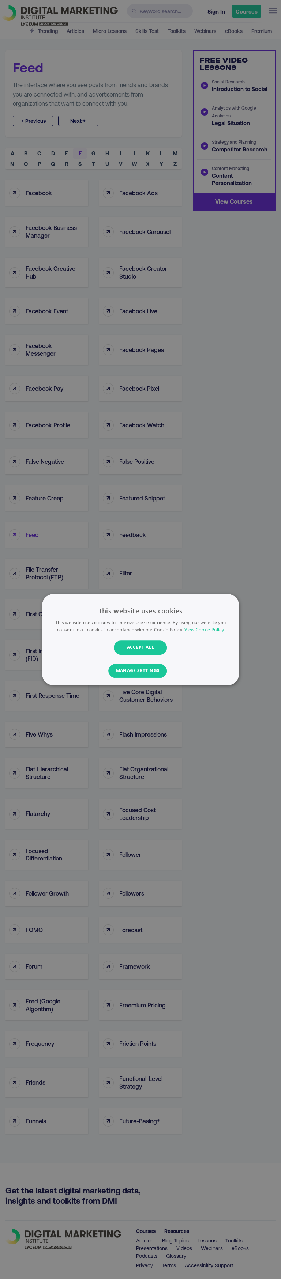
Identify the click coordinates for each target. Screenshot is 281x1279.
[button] (140, 671)
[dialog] (140, 639)
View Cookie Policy (204, 630)
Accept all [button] (140, 647)
